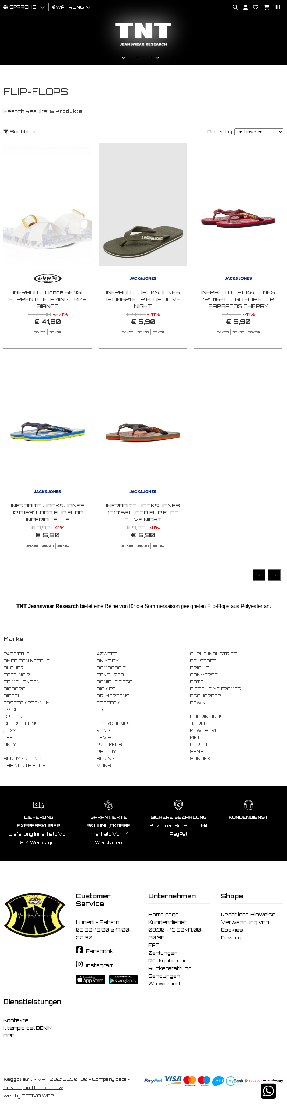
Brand (179, 57)
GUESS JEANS (21, 723)
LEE (8, 737)
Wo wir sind (164, 983)
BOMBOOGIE (111, 668)
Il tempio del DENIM (28, 1028)
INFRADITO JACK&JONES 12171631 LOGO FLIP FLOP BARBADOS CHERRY (238, 299)
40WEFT (107, 654)
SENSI (197, 751)
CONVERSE (204, 675)
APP (9, 1035)
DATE (196, 682)
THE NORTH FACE (25, 765)
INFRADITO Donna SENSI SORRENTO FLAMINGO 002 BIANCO (47, 299)
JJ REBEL (202, 723)
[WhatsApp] (268, 1096)
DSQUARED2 (205, 695)
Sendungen (164, 976)
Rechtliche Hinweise (248, 914)
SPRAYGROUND (22, 758)
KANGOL (107, 730)
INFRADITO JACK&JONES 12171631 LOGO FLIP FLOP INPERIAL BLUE (48, 512)
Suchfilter (22, 131)
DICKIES (106, 688)
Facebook (99, 951)
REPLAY (106, 751)
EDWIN (198, 702)
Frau (144, 57)
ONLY (10, 744)
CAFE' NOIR (17, 675)
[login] (243, 7)
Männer (105, 57)
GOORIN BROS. (207, 716)
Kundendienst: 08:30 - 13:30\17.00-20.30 (175, 929)
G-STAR (13, 716)
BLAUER (14, 668)
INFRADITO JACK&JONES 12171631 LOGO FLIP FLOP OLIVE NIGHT (143, 512)
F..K (100, 709)
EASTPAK (108, 702)
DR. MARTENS (113, 695)
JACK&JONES (114, 723)
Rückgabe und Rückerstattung (170, 964)
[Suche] (232, 7)
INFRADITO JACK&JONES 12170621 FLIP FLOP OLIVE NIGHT (143, 299)
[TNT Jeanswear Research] (143, 46)
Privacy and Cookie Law (33, 1087)
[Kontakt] (253, 7)
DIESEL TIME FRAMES (215, 688)
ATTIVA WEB (38, 1096)
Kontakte (16, 1020)
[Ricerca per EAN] (275, 7)
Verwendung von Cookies (245, 926)
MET (195, 737)
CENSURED (110, 675)
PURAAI (199, 744)
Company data (109, 1079)
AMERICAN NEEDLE (27, 661)
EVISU (11, 709)
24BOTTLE (16, 654)
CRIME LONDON (22, 682)
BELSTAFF (203, 661)
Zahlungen (163, 953)
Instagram (99, 965)
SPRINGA (107, 758)
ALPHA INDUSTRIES (213, 654)
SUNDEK (200, 758)
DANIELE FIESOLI (117, 682)
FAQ (154, 945)
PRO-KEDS (109, 744)
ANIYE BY (108, 661)
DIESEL (12, 695)
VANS (104, 765)
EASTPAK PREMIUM (27, 702)
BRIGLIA (199, 668)
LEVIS (104, 737)
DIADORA (15, 688)
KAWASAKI (203, 730)
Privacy (231, 937)
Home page (163, 914)
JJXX (10, 730)
